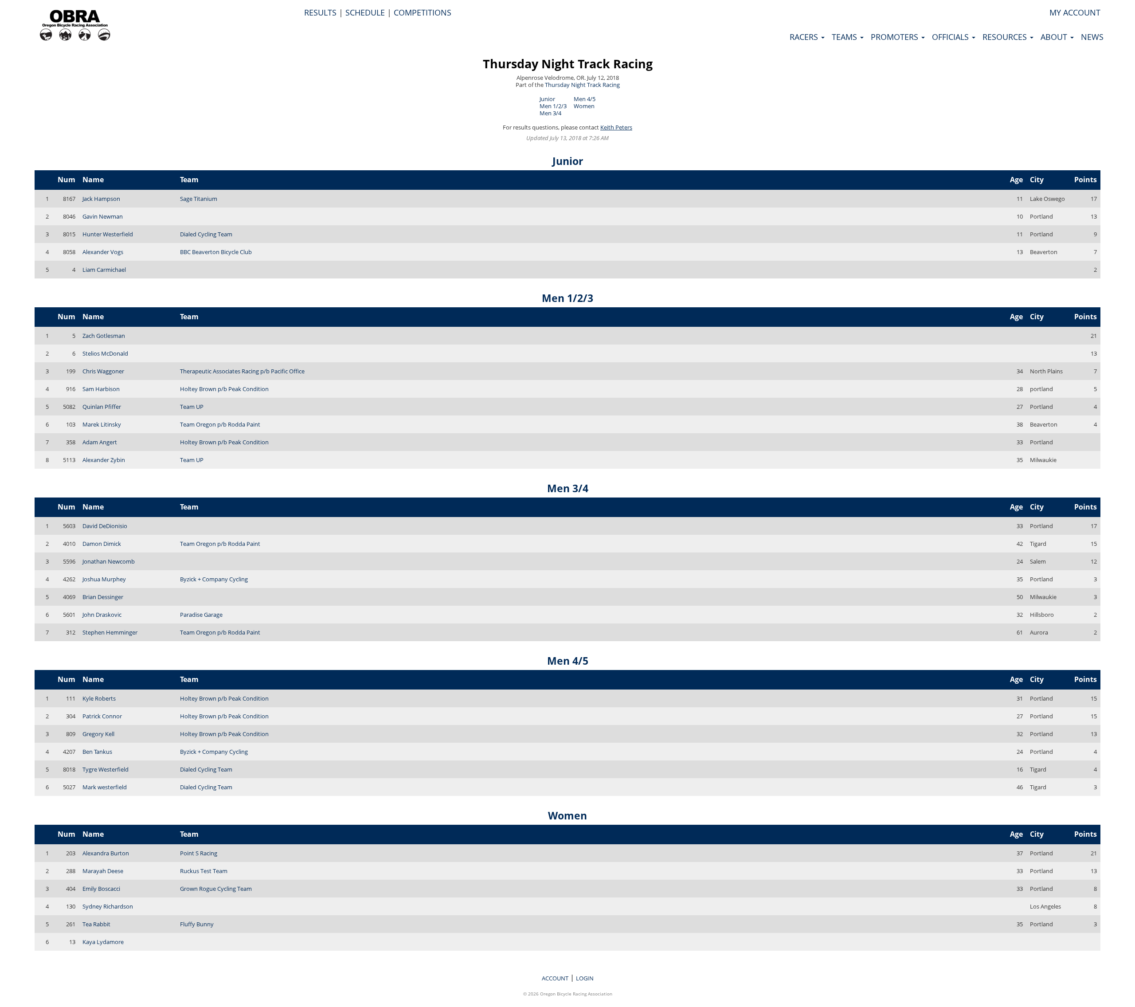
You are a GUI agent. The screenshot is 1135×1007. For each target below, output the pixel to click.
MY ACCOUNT (1074, 12)
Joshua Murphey (104, 579)
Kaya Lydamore (103, 942)
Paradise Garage (201, 615)
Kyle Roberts (99, 698)
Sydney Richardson (107, 906)
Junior (547, 99)
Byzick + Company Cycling (214, 579)
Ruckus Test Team (203, 871)
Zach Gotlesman (103, 336)
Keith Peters (616, 127)
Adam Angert (99, 442)
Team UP (192, 407)
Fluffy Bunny (197, 924)
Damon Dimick (101, 544)
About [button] (1055, 36)
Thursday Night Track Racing (568, 63)
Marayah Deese (102, 871)
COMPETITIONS (422, 12)
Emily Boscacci (101, 889)
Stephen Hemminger (109, 632)
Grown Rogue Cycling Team (216, 889)
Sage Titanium (198, 199)
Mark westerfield (104, 787)
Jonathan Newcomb (108, 561)
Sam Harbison (101, 389)
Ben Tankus (97, 752)
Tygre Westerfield (105, 769)
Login (585, 978)
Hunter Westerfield (107, 234)
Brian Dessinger (102, 597)
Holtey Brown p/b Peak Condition (224, 389)
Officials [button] (951, 36)
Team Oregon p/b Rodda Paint (220, 424)
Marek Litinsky (101, 424)
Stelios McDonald (105, 353)
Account (555, 978)
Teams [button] (845, 36)
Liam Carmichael (104, 270)
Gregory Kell (98, 734)
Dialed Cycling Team (206, 234)
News (1092, 36)
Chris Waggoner (103, 371)
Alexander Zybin (103, 460)
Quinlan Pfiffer (101, 407)
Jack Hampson (101, 199)
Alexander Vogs (102, 252)
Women (584, 106)
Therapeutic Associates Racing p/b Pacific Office (242, 371)
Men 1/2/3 (553, 106)
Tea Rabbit (96, 924)
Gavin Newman (102, 216)
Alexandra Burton (105, 853)
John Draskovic (101, 615)
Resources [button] (1005, 36)
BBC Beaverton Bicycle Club (216, 252)
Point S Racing (198, 853)
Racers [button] (805, 36)
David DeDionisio (104, 526)
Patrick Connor (102, 716)
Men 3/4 (550, 113)
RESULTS (320, 12)
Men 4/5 (584, 99)
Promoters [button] (895, 36)
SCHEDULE (365, 12)
